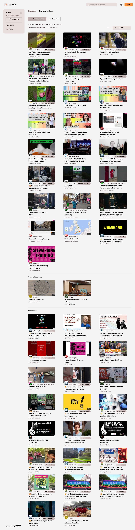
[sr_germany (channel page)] (66, 102)
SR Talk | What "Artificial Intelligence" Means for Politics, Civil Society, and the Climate (76, 334)
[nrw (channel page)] (30, 437)
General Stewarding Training (39, 239)
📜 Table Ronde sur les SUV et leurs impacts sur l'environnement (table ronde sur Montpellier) (75, 415)
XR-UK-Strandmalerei (36, 299)
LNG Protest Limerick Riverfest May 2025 (111, 388)
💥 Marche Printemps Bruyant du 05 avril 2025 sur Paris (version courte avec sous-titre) (76, 495)
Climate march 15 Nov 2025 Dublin (38, 213)
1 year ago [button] (103, 244)
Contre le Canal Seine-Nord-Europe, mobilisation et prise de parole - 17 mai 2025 (76, 441)
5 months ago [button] (103, 81)
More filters (51, 28)
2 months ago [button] (32, 57)
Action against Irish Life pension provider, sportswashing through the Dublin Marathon (112, 213)
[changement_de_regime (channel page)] (30, 48)
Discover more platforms (12, 527)
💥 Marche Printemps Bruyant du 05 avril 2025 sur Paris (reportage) (40, 495)
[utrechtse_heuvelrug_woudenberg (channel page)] (30, 75)
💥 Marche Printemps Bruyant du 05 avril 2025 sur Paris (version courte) (112, 495)
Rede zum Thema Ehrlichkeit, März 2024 (39, 133)
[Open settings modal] (121, 5)
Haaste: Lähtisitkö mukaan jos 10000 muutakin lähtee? (40, 414)
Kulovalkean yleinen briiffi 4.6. (111, 360)
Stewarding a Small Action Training (74, 361)
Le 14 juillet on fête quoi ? (38, 360)
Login (129, 5)
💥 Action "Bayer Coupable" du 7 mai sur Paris (40, 522)
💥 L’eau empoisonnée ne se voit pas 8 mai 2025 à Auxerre (112, 415)
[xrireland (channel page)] (30, 209)
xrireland (35, 210)
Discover (32, 11)
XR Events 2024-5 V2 (71, 239)
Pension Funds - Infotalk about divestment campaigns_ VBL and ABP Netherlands (76, 133)
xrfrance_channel (109, 156)
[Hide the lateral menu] (21, 12)
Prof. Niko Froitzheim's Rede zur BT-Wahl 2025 (111, 106)
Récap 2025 (68, 186)
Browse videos (46, 11)
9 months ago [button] (32, 217)
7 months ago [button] (68, 163)
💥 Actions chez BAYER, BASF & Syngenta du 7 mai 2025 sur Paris (111, 468)
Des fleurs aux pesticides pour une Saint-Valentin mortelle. (39, 53)
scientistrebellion (74, 156)
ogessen (35, 297)
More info (15, 19)
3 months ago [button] (68, 57)
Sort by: (109, 28)
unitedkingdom (108, 130)
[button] (129, 28)
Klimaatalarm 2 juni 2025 (37, 387)
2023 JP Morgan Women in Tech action (76, 300)
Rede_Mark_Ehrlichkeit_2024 (75, 105)
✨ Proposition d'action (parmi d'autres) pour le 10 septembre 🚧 (111, 240)
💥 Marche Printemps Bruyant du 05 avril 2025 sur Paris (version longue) (40, 468)
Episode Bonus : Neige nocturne (111, 79)
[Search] (89, 4)
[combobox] (120, 28)
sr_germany (72, 103)
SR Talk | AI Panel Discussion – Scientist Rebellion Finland (75, 160)
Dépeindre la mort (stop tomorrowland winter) (37, 160)
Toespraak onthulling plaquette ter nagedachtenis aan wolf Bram (111, 187)
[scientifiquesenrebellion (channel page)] (66, 437)
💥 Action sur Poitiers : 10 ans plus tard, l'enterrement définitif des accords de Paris (39, 187)
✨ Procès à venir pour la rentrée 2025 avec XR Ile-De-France (40, 334)
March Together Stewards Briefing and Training (109, 133)
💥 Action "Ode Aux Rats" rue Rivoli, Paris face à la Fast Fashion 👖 (75, 388)
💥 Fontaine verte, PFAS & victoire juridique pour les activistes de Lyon (74, 468)
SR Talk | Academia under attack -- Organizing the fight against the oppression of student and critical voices (111, 334)
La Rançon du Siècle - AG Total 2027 (75, 53)
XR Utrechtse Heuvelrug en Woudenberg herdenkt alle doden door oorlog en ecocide (39, 80)
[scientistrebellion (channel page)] (66, 155)
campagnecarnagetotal (76, 50)
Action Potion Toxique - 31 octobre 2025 (74, 80)
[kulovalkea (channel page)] (102, 357)
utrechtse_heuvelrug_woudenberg (43, 76)
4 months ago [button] (103, 54)
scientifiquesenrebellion (76, 438)
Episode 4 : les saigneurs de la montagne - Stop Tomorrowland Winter (40, 107)
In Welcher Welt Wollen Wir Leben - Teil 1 (109, 441)
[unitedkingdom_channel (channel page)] (102, 129)
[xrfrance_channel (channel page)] (102, 155)
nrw (34, 438)
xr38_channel (108, 76)
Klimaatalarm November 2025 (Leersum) (75, 213)
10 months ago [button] (68, 217)
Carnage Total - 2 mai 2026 (109, 52)
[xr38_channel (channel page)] (102, 75)
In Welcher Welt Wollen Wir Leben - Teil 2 (38, 441)
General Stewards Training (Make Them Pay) (38, 267)
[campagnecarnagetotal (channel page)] (66, 48)
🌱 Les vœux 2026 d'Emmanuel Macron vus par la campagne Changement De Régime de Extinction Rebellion (111, 160)
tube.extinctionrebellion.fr (50, 49)
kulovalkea (107, 358)
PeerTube (18, 525)
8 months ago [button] (103, 163)
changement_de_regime (40, 50)
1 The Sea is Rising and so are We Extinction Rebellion (76, 522)
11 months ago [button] (32, 241)
